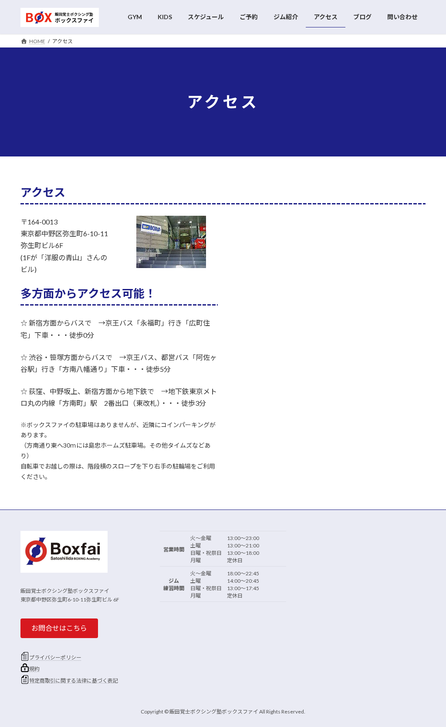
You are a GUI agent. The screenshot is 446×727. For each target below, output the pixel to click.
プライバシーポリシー (55, 657)
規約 (34, 669)
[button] (59, 628)
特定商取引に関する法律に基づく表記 (73, 680)
